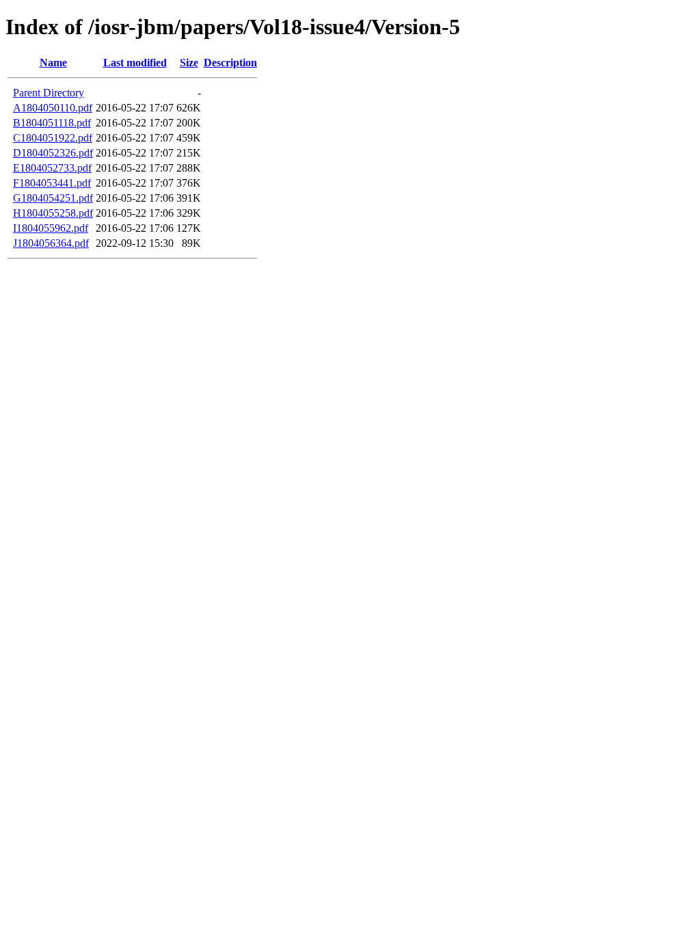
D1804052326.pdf (53, 153)
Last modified (135, 62)
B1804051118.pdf (52, 123)
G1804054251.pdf (53, 198)
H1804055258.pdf (53, 213)
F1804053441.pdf (52, 183)
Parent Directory (48, 92)
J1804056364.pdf (51, 243)
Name (53, 62)
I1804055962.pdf (50, 228)
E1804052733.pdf (52, 168)
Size (189, 62)
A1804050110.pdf (52, 108)
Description (230, 62)
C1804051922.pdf (52, 138)
